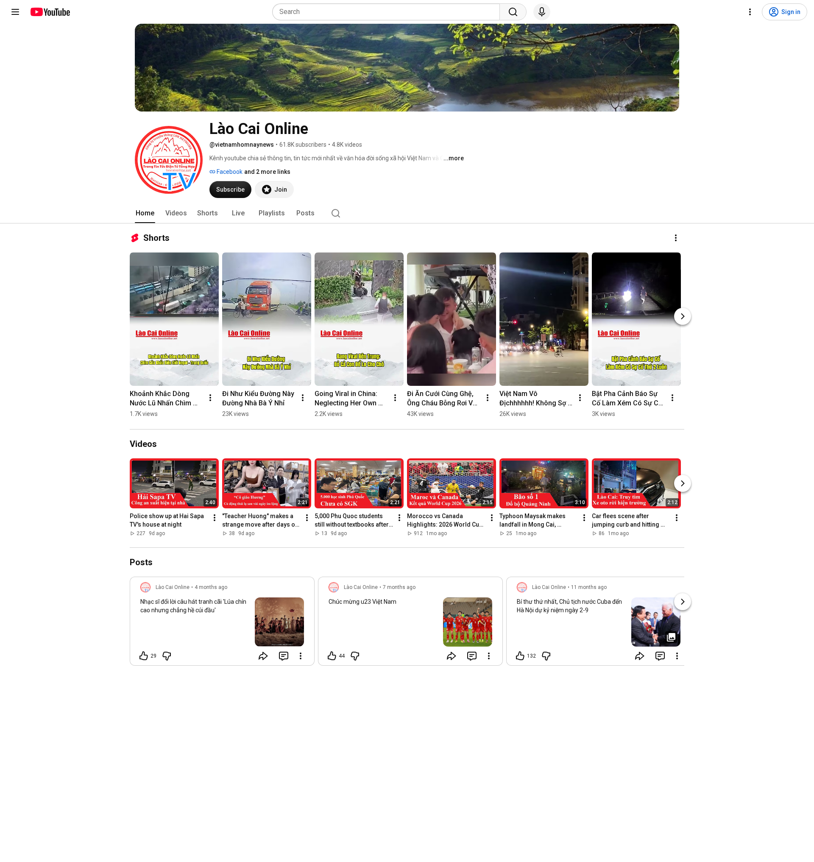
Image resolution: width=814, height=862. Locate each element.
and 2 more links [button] (267, 171)
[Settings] (750, 12)
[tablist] (407, 213)
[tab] (145, 213)
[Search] (513, 11)
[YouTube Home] (50, 12)
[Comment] (283, 655)
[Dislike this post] (166, 656)
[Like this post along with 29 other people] (144, 656)
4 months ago (211, 587)
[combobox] (388, 12)
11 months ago (589, 587)
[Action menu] (300, 655)
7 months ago (399, 587)
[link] (222, 623)
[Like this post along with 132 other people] (520, 656)
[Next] (682, 316)
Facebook (229, 171)
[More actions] (675, 237)
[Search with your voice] (541, 11)
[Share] (263, 655)
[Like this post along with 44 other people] (332, 656)
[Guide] (15, 12)
